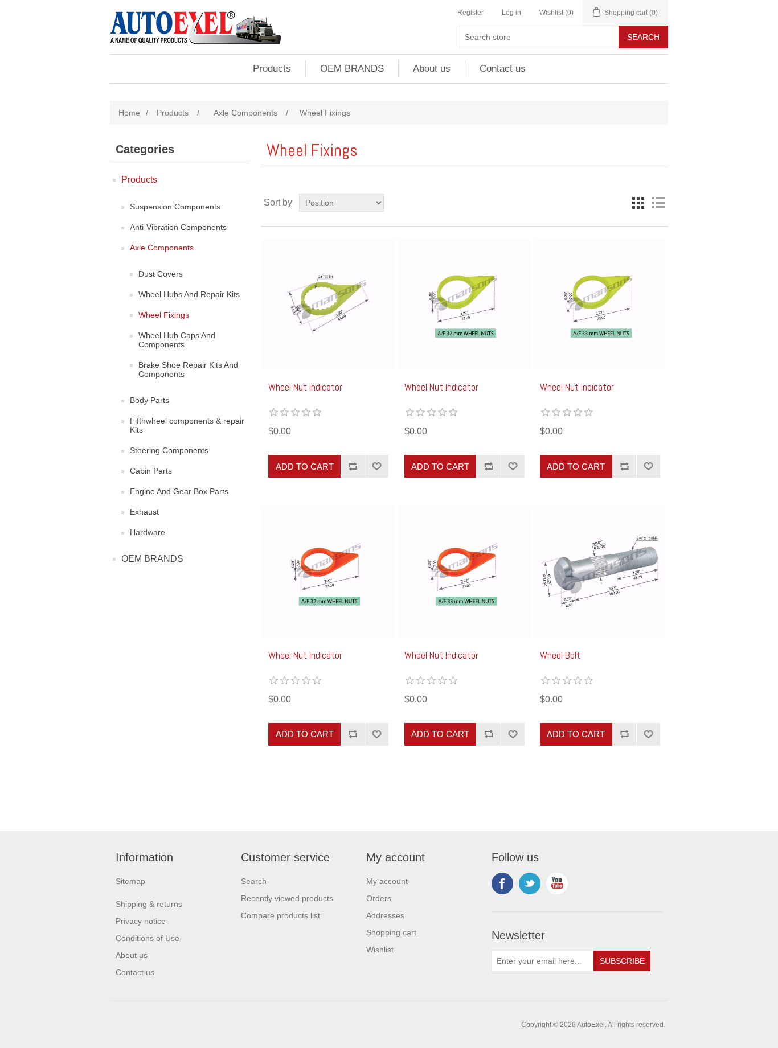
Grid (638, 203)
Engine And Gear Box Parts (179, 491)
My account (387, 881)
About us (432, 68)
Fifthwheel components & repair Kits (187, 425)
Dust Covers (160, 273)
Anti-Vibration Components (178, 227)
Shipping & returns (149, 904)
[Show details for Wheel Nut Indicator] (464, 304)
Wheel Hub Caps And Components (176, 340)
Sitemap (130, 881)
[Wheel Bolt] (600, 572)
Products (272, 68)
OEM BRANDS (352, 68)
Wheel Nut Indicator (305, 387)
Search (254, 881)
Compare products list (280, 915)
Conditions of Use (147, 938)
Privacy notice (141, 921)
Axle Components (162, 247)
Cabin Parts (151, 470)
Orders (378, 898)
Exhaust (144, 511)
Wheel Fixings (163, 314)
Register (470, 13)
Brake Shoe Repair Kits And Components (188, 369)
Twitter (529, 883)
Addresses (385, 915)
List (658, 203)
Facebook (502, 883)
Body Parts (149, 400)
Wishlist (380, 949)
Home (129, 112)
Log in (511, 13)
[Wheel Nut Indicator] (328, 304)
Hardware (147, 532)
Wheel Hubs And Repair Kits (189, 294)
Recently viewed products (287, 898)
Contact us (503, 68)
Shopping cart (391, 932)
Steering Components (169, 450)
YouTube (557, 883)
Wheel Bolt (560, 655)
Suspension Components (175, 206)
